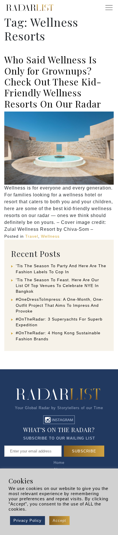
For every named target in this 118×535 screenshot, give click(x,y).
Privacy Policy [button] (27, 520)
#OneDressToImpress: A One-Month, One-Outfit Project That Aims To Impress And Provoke (59, 305)
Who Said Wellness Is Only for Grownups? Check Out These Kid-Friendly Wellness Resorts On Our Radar (52, 81)
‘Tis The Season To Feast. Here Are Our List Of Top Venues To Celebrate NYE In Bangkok (57, 286)
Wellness (50, 236)
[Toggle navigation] (108, 7)
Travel (31, 236)
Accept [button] (59, 520)
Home (59, 462)
